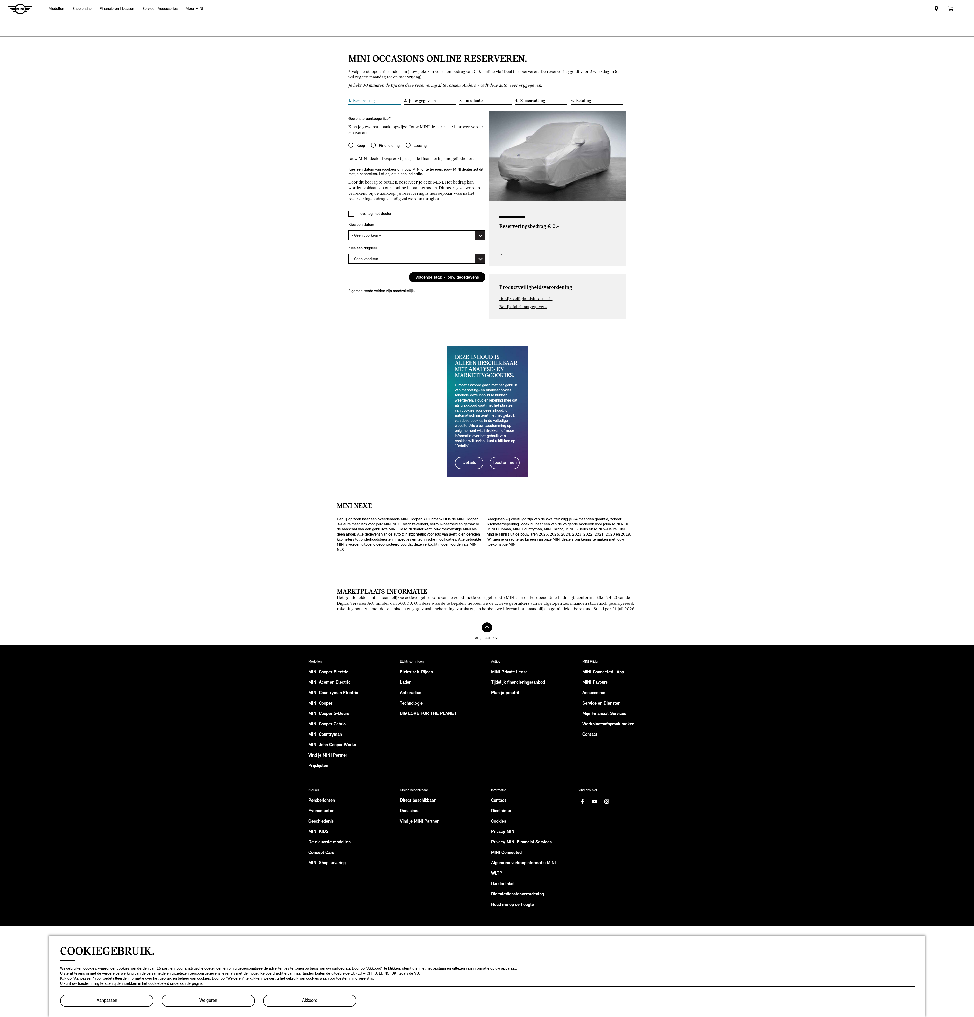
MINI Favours (595, 682)
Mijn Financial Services (604, 714)
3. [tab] (471, 100)
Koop (360, 145)
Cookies (498, 821)
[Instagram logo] (607, 801)
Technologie (411, 703)
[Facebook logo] (582, 801)
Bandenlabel (503, 884)
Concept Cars (321, 853)
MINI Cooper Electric (328, 672)
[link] (936, 9)
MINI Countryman (325, 734)
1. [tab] (361, 100)
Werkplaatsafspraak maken (608, 724)
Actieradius (410, 693)
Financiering (389, 145)
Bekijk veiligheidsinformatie (526, 298)
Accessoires (593, 693)
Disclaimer (501, 811)
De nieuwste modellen (329, 842)
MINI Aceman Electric (329, 682)
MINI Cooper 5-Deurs (328, 714)
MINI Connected (506, 853)
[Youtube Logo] (594, 801)
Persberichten (321, 800)
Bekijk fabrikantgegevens (523, 306)
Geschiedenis (321, 821)
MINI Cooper (320, 703)
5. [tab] (581, 100)
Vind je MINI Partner (327, 755)
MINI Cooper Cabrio (327, 724)
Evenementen (321, 811)
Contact (589, 734)
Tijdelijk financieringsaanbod (518, 682)
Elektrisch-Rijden (416, 672)
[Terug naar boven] (487, 627)
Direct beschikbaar (418, 800)
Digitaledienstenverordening (517, 894)
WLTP (496, 873)
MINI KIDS (318, 832)
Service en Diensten (601, 703)
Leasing (420, 145)
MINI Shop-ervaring (327, 863)
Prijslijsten (318, 766)
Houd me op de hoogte (512, 905)
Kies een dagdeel (362, 248)
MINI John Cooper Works (332, 745)
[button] (56, 9)
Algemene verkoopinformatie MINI (523, 863)
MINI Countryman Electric (333, 693)
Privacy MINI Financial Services (521, 842)
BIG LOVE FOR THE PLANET (428, 714)
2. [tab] (420, 100)
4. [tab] (530, 100)
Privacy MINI (503, 832)
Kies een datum (361, 224)
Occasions (409, 811)
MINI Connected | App (603, 672)
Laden (405, 682)
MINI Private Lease (509, 672)
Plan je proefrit (505, 693)
